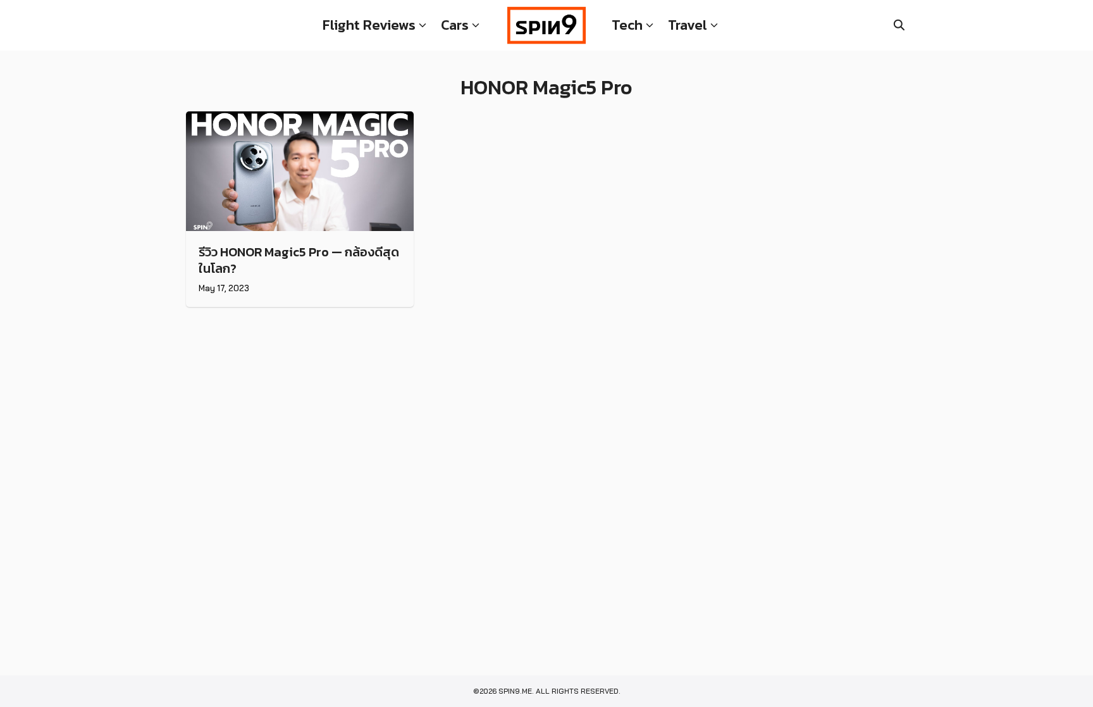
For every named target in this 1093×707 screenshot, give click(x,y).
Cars (455, 25)
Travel (687, 25)
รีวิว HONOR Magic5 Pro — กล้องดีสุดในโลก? (299, 260)
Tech (627, 25)
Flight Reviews (369, 25)
